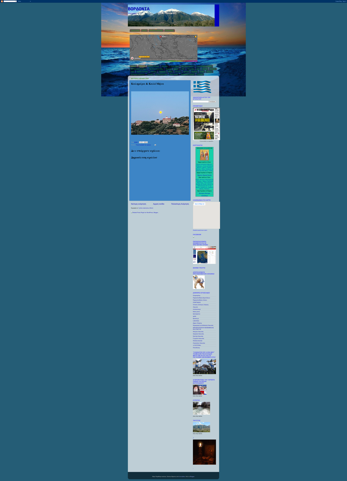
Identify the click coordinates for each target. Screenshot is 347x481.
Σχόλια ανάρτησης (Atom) (146, 208)
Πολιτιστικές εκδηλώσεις (138, 74)
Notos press (196, 311)
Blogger (192, 476)
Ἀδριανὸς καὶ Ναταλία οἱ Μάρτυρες (204, 164)
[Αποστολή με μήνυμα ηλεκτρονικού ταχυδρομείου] (140, 142)
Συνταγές (212, 69)
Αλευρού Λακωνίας (198, 331)
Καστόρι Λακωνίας (198, 336)
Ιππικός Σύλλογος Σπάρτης (201, 304)
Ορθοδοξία (142, 66)
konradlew (182, 476)
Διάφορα (133, 66)
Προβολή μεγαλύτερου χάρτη (200, 230)
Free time (153, 71)
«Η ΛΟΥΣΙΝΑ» (197, 345)
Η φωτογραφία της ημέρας (204, 66)
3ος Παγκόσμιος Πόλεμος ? (138, 69)
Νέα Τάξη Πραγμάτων (188, 66)
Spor (198, 69)
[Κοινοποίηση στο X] (143, 142)
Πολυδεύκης (196, 347)
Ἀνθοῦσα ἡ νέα (203, 187)
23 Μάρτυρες (199, 166)
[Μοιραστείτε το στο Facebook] (145, 142)
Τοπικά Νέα (190, 69)
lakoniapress (196, 314)
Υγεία (132, 71)
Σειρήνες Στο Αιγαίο (142, 71)
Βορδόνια (194, 71)
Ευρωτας (150, 74)
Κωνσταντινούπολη (161, 74)
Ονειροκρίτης (196, 295)
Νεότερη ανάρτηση (138, 204)
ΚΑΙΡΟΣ (144, 30)
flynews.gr (196, 318)
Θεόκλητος (206, 188)
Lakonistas (196, 320)
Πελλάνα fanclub (197, 340)
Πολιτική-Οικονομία (153, 66)
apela (194, 316)
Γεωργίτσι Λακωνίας (198, 338)
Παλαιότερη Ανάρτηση (180, 204)
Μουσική (168, 69)
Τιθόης (203, 169)
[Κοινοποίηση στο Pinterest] (147, 142)
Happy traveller (174, 74)
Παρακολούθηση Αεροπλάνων (201, 298)
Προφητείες (162, 71)
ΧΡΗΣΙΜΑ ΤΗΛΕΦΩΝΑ (156, 30)
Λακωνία (204, 69)
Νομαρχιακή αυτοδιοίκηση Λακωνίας (203, 325)
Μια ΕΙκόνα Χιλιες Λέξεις (156, 69)
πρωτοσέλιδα (204, 141)
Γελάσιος (211, 170)
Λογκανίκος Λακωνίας (199, 343)
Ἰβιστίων (204, 167)
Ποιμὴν (197, 179)
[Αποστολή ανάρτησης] (155, 145)
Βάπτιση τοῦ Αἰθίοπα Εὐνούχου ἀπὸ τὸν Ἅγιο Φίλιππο (204, 186)
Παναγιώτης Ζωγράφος (187, 74)
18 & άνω (178, 71)
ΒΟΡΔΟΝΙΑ (139, 9)
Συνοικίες (200, 74)
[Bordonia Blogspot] (193, 237)
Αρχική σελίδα (135, 30)
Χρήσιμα (176, 69)
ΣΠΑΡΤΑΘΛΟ (197, 302)
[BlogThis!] (142, 142)
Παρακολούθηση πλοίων (200, 300)
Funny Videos (175, 66)
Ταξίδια (170, 71)
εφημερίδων (210, 141)
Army (182, 69)
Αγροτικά (186, 71)
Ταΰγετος (209, 71)
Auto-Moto (165, 66)
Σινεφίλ (202, 71)
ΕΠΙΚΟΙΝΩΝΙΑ (169, 30)
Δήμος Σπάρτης (197, 323)
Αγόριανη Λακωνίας (198, 334)
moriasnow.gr (197, 309)
